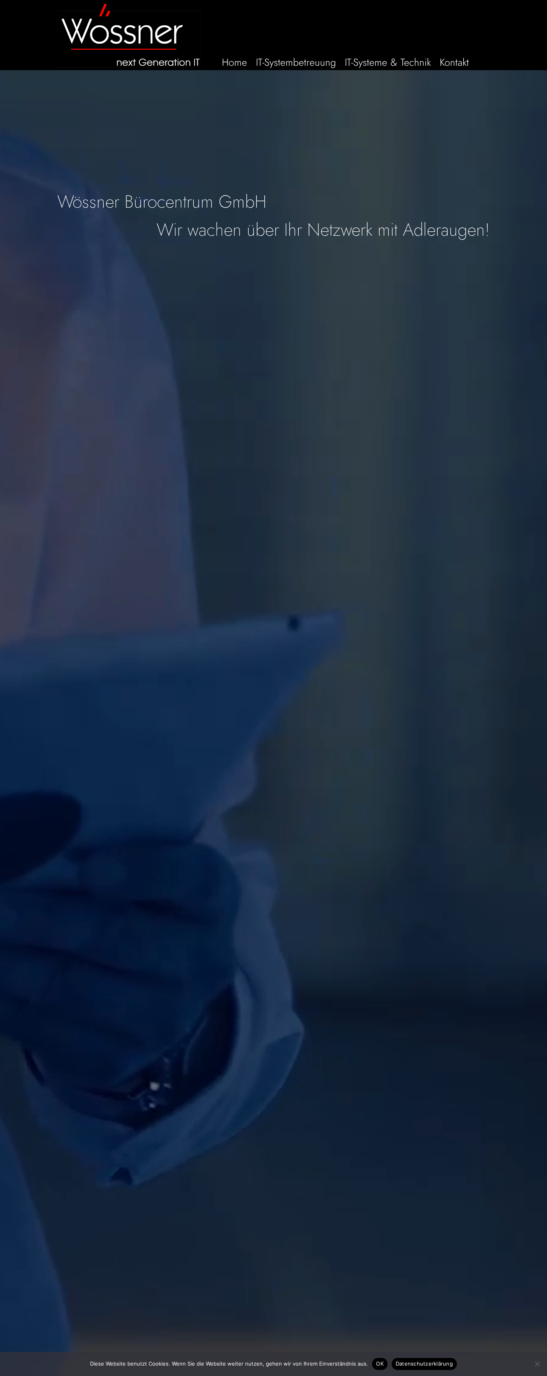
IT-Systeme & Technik (388, 63)
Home (234, 63)
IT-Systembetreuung (296, 63)
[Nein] (537, 1364)
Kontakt (454, 63)
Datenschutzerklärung (424, 1363)
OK (380, 1363)
